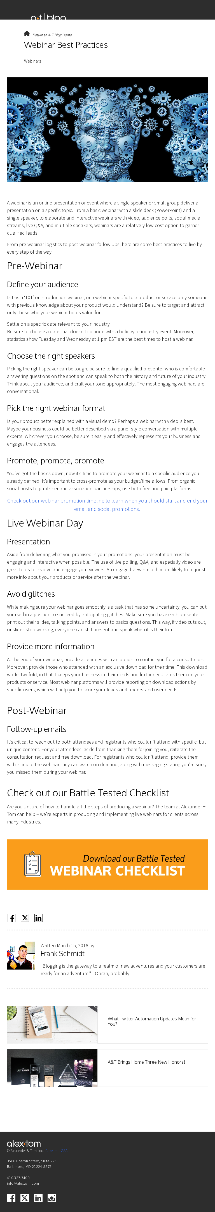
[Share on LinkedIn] (38, 918)
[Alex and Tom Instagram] (52, 1198)
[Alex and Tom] (117, 18)
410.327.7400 (18, 1177)
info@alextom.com (23, 1183)
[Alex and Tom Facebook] (11, 1198)
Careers (51, 1151)
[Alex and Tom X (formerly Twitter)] (24, 1198)
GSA (64, 1151)
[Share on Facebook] (11, 918)
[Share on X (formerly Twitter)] (25, 918)
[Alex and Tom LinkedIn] (38, 1198)
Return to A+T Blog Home (52, 34)
